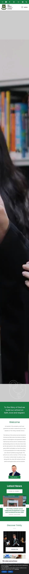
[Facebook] (10, 2)
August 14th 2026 (14, 514)
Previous (2, 506)
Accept (4, 571)
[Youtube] (18, 2)
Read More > (14, 477)
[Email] (6, 2)
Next (27, 506)
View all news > (14, 491)
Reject (10, 571)
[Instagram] (14, 2)
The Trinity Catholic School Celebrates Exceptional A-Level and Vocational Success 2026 (14, 510)
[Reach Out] (2, 2)
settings (17, 569)
